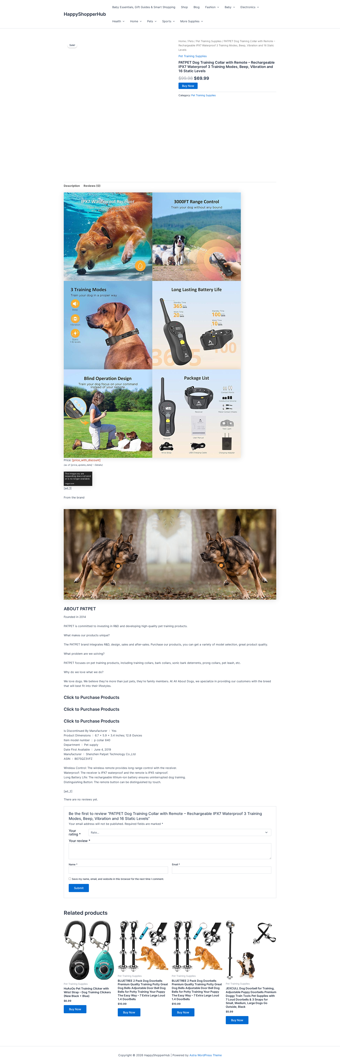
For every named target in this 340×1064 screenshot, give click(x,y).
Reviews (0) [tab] (92, 186)
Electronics (247, 7)
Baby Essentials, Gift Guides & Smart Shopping (143, 7)
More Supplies (189, 21)
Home (134, 21)
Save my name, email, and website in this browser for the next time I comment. (118, 878)
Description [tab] (72, 186)
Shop (184, 7)
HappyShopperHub (85, 14)
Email (176, 864)
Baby (228, 7)
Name (73, 864)
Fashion (210, 7)
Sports (166, 21)
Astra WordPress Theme (205, 1055)
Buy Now (188, 86)
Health (116, 21)
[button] (217, 7)
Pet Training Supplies (209, 41)
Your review (79, 841)
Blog (197, 7)
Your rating (75, 832)
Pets (150, 21)
